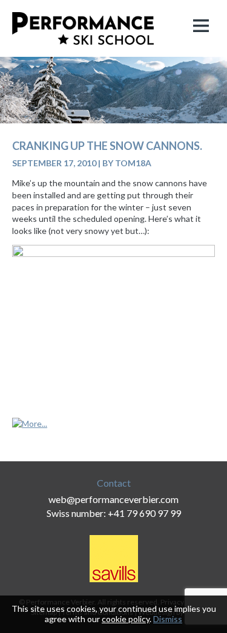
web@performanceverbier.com (113, 499)
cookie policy (126, 619)
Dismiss (167, 619)
